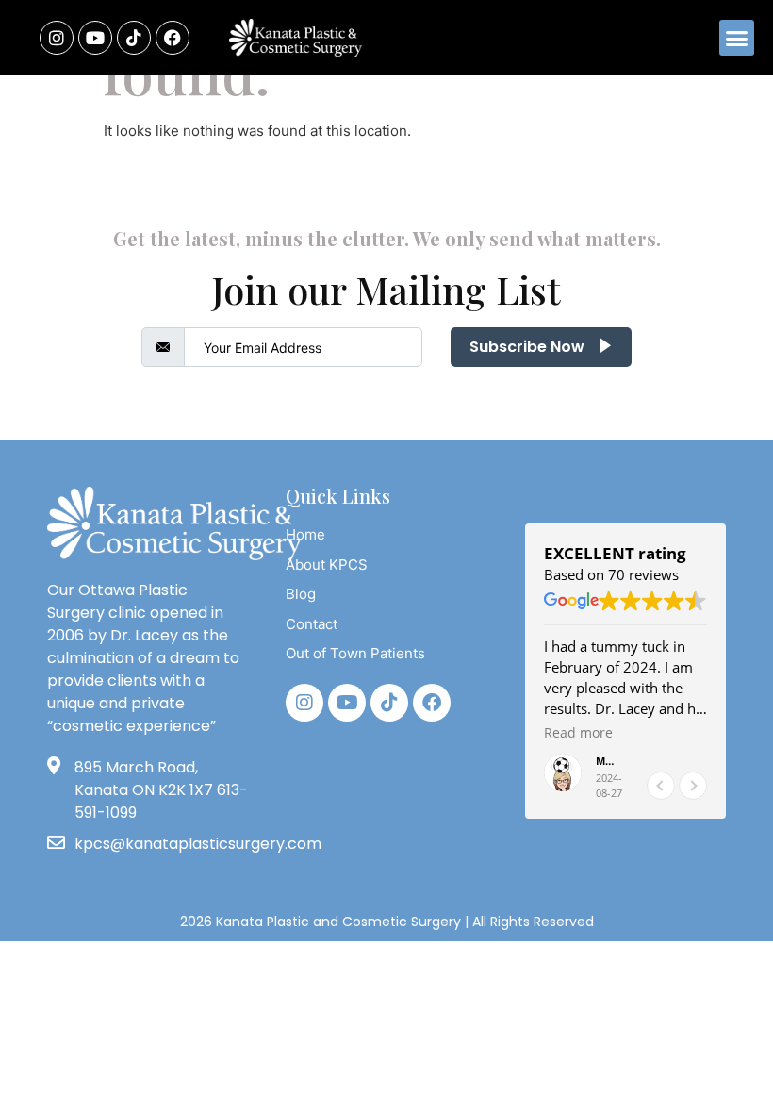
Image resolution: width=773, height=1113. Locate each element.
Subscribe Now (528, 346)
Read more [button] (578, 732)
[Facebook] (172, 38)
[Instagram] (57, 38)
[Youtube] (95, 38)
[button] (737, 38)
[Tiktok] (389, 703)
